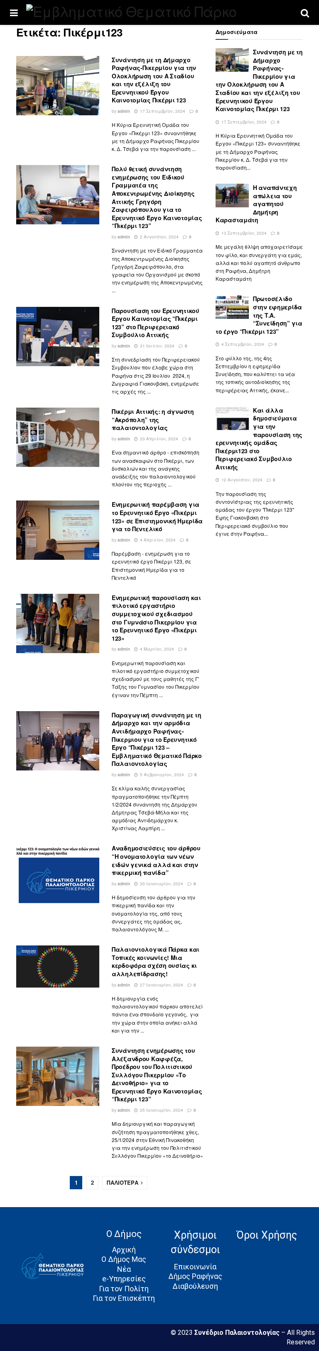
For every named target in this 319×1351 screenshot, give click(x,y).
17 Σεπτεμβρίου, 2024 (162, 111)
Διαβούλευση (195, 1286)
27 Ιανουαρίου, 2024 (161, 985)
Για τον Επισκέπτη (124, 1298)
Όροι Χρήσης (266, 1235)
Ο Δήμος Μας (123, 1259)
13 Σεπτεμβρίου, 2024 (243, 233)
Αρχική (124, 1249)
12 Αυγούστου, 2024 (241, 480)
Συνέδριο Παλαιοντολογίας (237, 1332)
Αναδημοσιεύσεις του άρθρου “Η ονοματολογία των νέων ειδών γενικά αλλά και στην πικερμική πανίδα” (156, 860)
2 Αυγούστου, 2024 (159, 237)
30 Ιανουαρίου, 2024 (161, 884)
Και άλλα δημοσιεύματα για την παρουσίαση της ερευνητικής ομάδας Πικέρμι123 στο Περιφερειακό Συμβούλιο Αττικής (259, 438)
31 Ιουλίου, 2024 (156, 346)
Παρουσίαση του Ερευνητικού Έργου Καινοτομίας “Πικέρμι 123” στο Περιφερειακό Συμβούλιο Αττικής (155, 322)
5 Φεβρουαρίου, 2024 (161, 775)
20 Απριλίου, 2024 (158, 439)
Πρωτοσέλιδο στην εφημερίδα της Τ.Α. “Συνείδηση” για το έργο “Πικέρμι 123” (259, 314)
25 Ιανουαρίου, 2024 (161, 1110)
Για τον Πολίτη (124, 1288)
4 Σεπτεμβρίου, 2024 (242, 344)
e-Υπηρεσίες (124, 1278)
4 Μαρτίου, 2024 (156, 649)
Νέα (124, 1269)
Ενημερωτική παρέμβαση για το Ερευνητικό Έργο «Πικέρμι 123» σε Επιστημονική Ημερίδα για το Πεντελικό (157, 516)
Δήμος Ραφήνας (195, 1276)
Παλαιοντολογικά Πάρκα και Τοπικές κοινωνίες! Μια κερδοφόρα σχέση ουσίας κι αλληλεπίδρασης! (155, 961)
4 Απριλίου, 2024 (157, 540)
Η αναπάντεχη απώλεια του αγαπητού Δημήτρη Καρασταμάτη (256, 203)
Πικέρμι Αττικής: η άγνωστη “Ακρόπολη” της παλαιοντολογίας (153, 419)
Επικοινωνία (195, 1266)
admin (124, 111)
